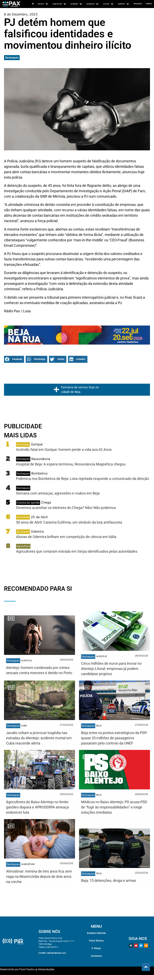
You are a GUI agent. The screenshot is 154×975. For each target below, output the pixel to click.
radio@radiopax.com (56, 953)
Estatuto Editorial (96, 933)
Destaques (12, 57)
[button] (14, 359)
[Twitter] (141, 946)
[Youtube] (136, 946)
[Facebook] (131, 946)
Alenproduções (46, 969)
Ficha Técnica (96, 940)
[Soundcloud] (146, 946)
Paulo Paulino (27, 969)
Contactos (96, 956)
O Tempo (96, 948)
